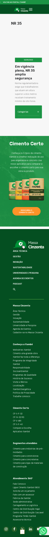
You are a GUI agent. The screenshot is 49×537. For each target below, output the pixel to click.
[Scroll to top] (22, 531)
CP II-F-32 (17, 413)
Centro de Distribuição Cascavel (28, 512)
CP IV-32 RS (18, 417)
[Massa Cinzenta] (20, 10)
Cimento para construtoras (26, 456)
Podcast (17, 284)
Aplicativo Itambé (21, 431)
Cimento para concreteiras (26, 459)
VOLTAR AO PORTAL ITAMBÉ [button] (14, 2)
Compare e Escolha (22, 428)
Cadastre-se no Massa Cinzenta (28, 332)
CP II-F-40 (18, 424)
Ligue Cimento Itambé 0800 (26, 487)
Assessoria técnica (22, 519)
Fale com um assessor (23, 494)
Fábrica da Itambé (21, 498)
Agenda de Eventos (23, 278)
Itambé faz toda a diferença (26, 357)
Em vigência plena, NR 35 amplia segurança (25, 72)
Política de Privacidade (24, 392)
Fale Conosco (19, 484)
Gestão (17, 256)
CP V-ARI (17, 420)
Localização (18, 385)
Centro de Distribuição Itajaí (26, 509)
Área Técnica (20, 251)
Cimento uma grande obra (25, 353)
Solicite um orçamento (24, 491)
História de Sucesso (22, 378)
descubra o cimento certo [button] (26, 211)
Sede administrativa (22, 501)
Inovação (18, 262)
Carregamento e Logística (25, 505)
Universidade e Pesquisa (26, 273)
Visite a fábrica (20, 382)
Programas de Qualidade (24, 375)
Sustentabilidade (22, 267)
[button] (30, 12)
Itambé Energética (22, 389)
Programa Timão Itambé (24, 516)
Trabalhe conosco (21, 396)
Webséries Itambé (22, 349)
